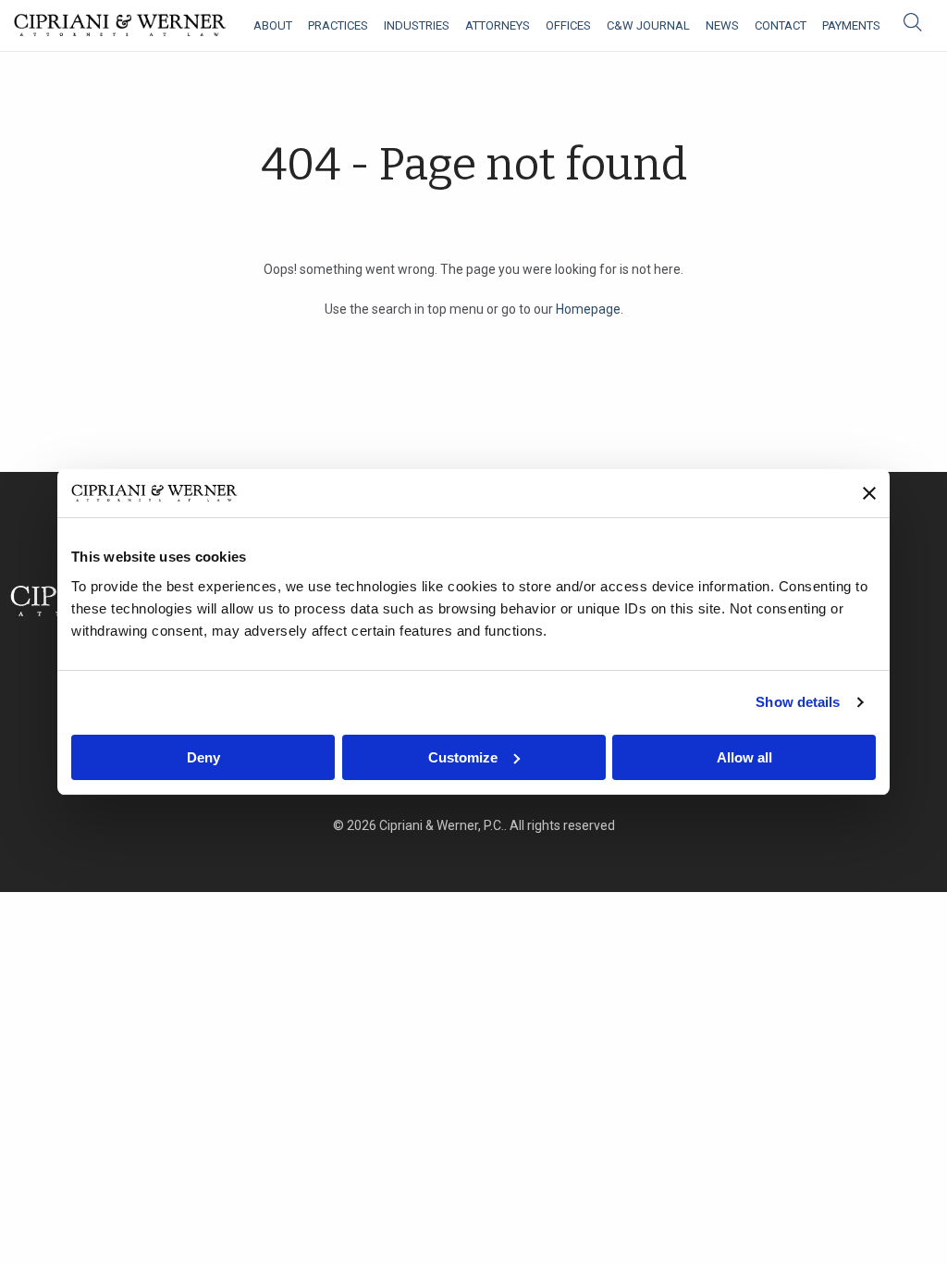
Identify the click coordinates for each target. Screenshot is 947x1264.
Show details (798, 702)
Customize (463, 757)
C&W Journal (648, 25)
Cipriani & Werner (120, 25)
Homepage (588, 309)
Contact (780, 25)
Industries (416, 25)
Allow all (744, 757)
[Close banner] (869, 493)
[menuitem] (273, 25)
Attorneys (497, 25)
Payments (851, 25)
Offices (568, 25)
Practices (338, 25)
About (272, 25)
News (722, 25)
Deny (203, 757)
